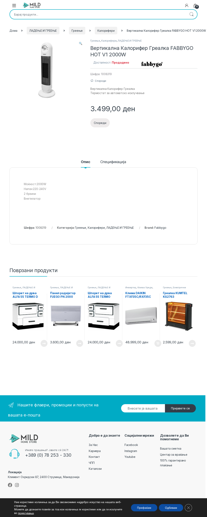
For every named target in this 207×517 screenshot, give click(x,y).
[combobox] (98, 14)
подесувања (26, 513)
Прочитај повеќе (41, 343)
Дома (13, 30)
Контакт (94, 456)
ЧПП (92, 463)
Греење (77, 30)
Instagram (131, 451)
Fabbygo (160, 227)
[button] (80, 43)
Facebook (131, 445)
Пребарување (191, 14)
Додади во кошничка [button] (154, 343)
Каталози (95, 468)
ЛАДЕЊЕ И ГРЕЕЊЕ (43, 30)
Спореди (100, 80)
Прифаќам (144, 507)
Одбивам (171, 507)
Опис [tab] (85, 162)
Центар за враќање (173, 454)
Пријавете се (180, 408)
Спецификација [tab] (113, 162)
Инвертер (130, 287)
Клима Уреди (144, 287)
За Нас (93, 445)
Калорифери (106, 30)
